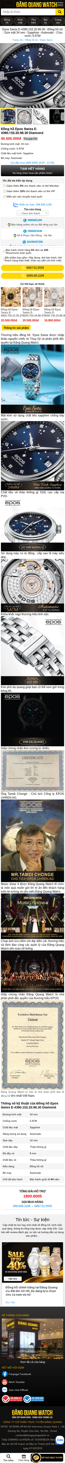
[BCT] (12, 1402)
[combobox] (32, 213)
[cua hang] (32, 1339)
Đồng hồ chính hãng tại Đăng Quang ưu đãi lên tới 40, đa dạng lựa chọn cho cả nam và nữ (31, 1291)
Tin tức (12, 1279)
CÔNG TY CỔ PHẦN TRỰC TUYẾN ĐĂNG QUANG (32, 1422)
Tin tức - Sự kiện (32, 1219)
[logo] (32, 1414)
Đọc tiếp (11, 1302)
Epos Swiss (46, 40)
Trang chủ (17, 40)
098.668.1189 (22, 1206)
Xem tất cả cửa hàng (32, 1361)
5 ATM (33, 1120)
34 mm (34, 1114)
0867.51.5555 (43, 1206)
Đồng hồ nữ (31, 40)
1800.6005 (31, 162)
